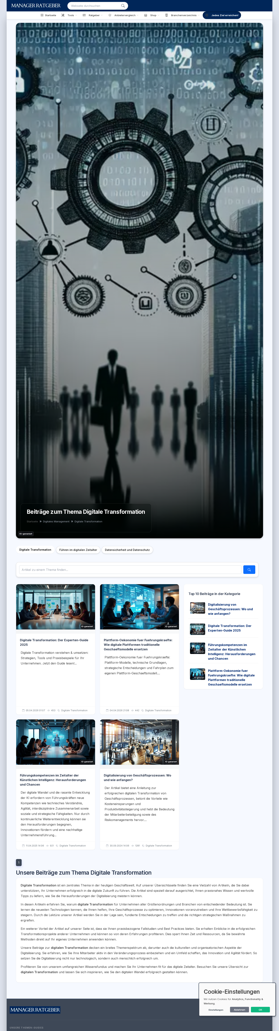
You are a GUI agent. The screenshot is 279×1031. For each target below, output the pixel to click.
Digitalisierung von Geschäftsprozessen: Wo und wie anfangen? (230, 609)
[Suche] (123, 5)
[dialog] (237, 999)
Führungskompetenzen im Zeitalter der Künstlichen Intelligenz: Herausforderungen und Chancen (53, 779)
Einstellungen (216, 1010)
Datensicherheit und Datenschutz (127, 549)
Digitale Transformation (35, 549)
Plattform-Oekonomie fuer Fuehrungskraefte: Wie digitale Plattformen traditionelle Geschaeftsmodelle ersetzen (138, 644)
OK (260, 1009)
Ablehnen (239, 1009)
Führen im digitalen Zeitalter (78, 549)
